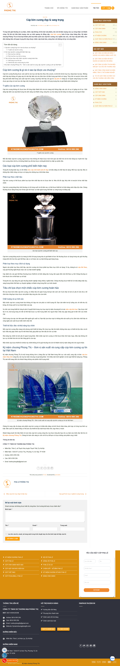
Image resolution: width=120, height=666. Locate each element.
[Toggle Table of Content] (59, 44)
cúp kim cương (55, 34)
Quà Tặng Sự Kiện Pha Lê (103, 39)
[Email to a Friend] (45, 468)
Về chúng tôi (62, 8)
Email (35, 525)
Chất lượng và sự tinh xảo (15, 60)
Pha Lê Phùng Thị (54, 25)
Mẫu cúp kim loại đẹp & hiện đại (16, 494)
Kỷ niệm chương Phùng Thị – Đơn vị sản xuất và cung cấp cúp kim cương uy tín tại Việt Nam (33, 65)
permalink (57, 474)
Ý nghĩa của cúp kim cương (15, 49)
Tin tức (96, 8)
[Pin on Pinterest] (48, 468)
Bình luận (8, 509)
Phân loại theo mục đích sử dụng (17, 56)
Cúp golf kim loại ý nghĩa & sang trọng (71, 494)
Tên (7, 525)
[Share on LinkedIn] (51, 468)
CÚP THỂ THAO (100, 25)
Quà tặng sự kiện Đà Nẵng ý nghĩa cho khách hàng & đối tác (104, 54)
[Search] (112, 8)
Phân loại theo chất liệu (14, 54)
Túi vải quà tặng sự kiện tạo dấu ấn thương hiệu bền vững (104, 77)
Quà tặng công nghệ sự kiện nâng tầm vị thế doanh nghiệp (104, 71)
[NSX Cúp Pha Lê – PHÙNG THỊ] (21, 7)
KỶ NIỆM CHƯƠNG (100, 35)
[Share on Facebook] (38, 468)
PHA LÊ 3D (98, 32)
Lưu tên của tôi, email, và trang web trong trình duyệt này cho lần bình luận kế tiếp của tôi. (37, 534)
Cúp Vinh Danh (100, 28)
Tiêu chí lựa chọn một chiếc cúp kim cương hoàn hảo (21, 58)
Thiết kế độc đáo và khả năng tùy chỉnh (18, 62)
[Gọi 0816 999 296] (4, 660)
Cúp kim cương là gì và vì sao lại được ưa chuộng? (20, 47)
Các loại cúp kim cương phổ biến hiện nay (17, 52)
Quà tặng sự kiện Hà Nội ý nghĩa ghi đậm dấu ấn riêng (103, 60)
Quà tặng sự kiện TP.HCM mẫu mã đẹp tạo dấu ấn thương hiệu (104, 66)
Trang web (63, 525)
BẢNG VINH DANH (100, 42)
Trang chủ (49, 8)
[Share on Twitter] (41, 468)
